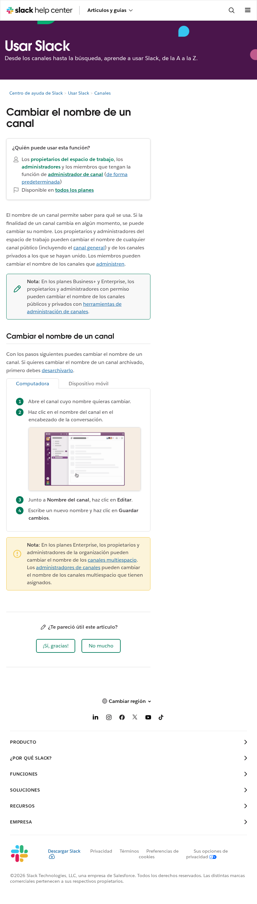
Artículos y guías (106, 10)
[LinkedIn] (95, 718)
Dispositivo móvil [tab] (88, 383)
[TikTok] (161, 718)
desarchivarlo (57, 370)
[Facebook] (122, 718)
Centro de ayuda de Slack (36, 93)
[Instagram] (109, 718)
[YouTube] (148, 718)
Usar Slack (78, 93)
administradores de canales (68, 567)
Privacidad (101, 851)
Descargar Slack (64, 851)
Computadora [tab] (32, 383)
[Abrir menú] (247, 10)
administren (110, 264)
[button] (55, 646)
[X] (135, 718)
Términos (129, 851)
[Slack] (24, 854)
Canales (102, 93)
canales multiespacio (112, 560)
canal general (89, 247)
